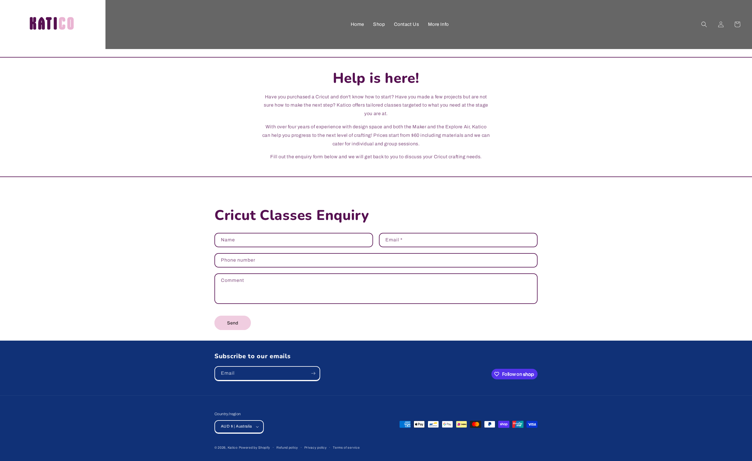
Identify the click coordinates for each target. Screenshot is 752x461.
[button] (704, 24)
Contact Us (406, 24)
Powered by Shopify (255, 447)
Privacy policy (315, 447)
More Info (438, 24)
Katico (233, 447)
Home (357, 24)
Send (233, 323)
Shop (379, 24)
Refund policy (287, 447)
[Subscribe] (313, 373)
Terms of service (346, 447)
